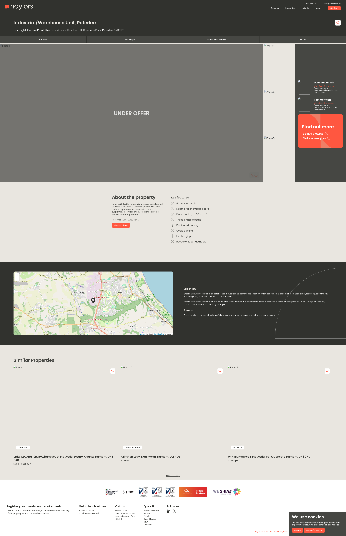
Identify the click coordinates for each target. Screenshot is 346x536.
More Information (314, 530)
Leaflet (142, 334)
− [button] (17, 279)
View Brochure (121, 225)
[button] (252, 175)
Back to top (173, 475)
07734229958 (319, 109)
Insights (305, 8)
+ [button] (17, 275)
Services (275, 8)
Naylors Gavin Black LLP (263, 532)
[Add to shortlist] (338, 23)
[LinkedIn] (168, 511)
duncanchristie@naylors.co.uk (326, 90)
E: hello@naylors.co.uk (89, 513)
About (318, 8)
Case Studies (150, 519)
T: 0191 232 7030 (86, 510)
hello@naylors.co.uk (332, 4)
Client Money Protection (282, 532)
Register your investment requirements (34, 506)
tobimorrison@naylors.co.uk (325, 107)
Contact (334, 8)
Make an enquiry (314, 138)
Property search (151, 510)
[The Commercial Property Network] (111, 492)
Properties (290, 8)
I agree (297, 530)
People (147, 516)
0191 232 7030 (311, 4)
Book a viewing (313, 134)
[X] (174, 511)
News (146, 521)
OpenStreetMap (159, 334)
